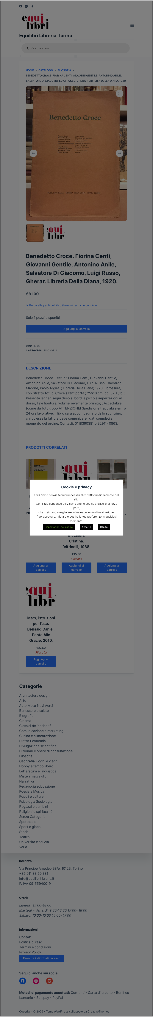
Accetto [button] (86, 526)
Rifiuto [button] (104, 526)
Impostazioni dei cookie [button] (59, 526)
